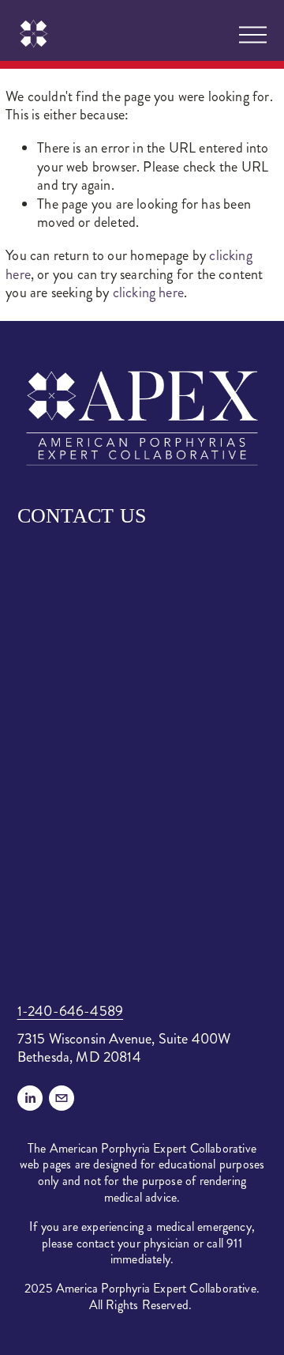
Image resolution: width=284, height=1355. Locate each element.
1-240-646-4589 (70, 1011)
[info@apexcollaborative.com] (61, 1098)
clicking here (148, 292)
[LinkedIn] (30, 1098)
